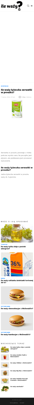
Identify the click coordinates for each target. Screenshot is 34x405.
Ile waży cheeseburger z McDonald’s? (17, 308)
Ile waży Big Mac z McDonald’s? (21, 371)
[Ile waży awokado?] (5, 389)
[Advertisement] (17, 30)
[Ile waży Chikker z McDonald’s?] (5, 365)
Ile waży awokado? (16, 386)
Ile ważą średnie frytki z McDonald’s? (18, 355)
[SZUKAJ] (28, 6)
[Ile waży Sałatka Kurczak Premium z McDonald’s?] (5, 381)
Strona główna (14, 402)
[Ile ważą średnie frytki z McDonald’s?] (5, 357)
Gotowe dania (5, 306)
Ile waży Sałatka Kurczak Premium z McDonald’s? (19, 379)
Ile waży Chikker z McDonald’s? (21, 363)
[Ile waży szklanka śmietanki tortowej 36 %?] (17, 264)
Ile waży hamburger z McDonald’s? (15, 334)
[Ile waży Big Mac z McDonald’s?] (5, 373)
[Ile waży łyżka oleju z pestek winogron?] (17, 233)
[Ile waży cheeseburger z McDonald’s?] (17, 295)
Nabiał (3, 278)
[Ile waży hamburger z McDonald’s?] (17, 321)
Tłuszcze (4, 244)
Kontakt (22, 402)
